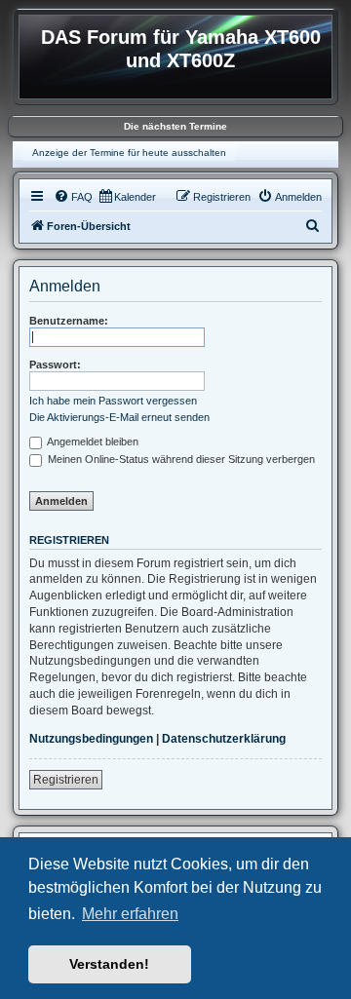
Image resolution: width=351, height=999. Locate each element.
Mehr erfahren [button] (130, 913)
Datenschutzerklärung (224, 739)
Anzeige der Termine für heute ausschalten (129, 152)
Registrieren (65, 780)
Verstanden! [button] (109, 964)
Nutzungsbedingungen (91, 739)
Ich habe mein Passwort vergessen (113, 400)
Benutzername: (68, 321)
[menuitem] (73, 197)
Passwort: (55, 364)
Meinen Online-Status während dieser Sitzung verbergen (180, 459)
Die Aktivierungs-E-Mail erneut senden (119, 417)
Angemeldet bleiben (91, 441)
